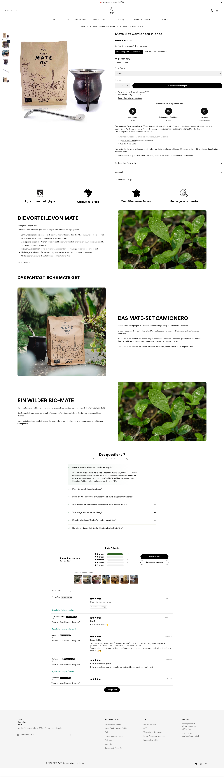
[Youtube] (205, 764)
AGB (145, 728)
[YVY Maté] (112, 10)
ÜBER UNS (164, 20)
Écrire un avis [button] (154, 557)
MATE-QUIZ (122, 20)
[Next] (169, 2)
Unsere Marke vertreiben (114, 736)
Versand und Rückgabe (152, 732)
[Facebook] (196, 764)
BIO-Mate (109, 740)
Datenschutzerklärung (152, 740)
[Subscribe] (68, 734)
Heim (83, 27)
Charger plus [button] (112, 690)
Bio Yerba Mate (130, 144)
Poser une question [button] (154, 562)
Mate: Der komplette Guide (116, 728)
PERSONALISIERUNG (76, 20)
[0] (217, 10)
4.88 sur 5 (76, 559)
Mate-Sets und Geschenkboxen (102, 27)
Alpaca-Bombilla (129, 140)
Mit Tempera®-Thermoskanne (157, 52)
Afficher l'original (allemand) (65, 629)
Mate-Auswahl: (121, 68)
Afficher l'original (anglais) (64, 610)
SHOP (55, 20)
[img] (95, 599)
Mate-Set (108, 744)
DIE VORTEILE (24, 263)
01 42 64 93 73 (188, 734)
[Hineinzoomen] (104, 36)
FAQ (106, 732)
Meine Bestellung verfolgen (154, 736)
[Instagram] (201, 764)
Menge (118, 80)
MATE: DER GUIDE (101, 20)
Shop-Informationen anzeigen (130, 98)
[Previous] (55, 2)
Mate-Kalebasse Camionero (133, 137)
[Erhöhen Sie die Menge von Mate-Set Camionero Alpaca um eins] (127, 85)
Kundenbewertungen (113, 724)
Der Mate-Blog (149, 724)
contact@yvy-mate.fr (190, 736)
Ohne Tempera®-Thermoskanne (128, 52)
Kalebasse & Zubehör (113, 748)
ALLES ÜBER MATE (142, 20)
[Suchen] (17, 10)
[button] (120, 41)
